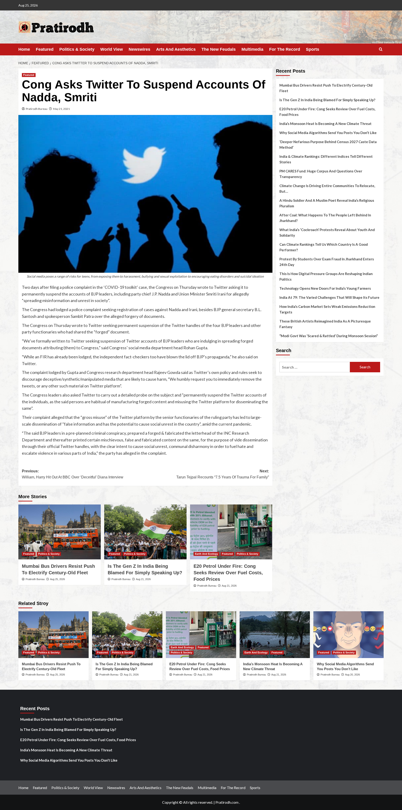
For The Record (284, 49)
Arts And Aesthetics (176, 49)
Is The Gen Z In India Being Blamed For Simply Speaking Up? (327, 100)
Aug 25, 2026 (57, 579)
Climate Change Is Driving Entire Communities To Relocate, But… (327, 188)
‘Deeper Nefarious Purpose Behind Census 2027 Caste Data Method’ (328, 144)
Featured (45, 49)
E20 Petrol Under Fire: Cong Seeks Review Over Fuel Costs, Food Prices (228, 573)
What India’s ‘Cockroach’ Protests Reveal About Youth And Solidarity (327, 232)
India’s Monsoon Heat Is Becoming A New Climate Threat (325, 123)
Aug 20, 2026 (352, 674)
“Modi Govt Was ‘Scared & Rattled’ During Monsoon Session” (328, 336)
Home (24, 49)
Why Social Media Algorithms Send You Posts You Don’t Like (328, 133)
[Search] (381, 49)
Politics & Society (76, 49)
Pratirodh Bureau (36, 109)
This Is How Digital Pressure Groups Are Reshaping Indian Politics (326, 276)
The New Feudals (218, 49)
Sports (312, 49)
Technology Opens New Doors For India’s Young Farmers (325, 288)
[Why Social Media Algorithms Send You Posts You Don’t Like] (348, 634)
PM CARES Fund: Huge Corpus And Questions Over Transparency (320, 174)
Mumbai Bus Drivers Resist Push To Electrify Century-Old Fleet (325, 88)
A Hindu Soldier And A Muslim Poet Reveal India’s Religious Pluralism (326, 203)
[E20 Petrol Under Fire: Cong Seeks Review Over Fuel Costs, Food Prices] (231, 531)
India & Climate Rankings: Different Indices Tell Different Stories (326, 159)
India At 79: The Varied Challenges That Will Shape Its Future (329, 297)
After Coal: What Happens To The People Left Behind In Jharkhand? (325, 218)
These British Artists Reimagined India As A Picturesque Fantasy (325, 324)
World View (111, 49)
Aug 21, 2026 (143, 579)
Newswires (139, 49)
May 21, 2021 (61, 109)
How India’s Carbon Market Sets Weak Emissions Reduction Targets (327, 309)
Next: (222, 474)
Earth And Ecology (206, 553)
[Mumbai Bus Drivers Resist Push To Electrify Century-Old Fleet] (59, 531)
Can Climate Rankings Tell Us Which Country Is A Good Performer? (323, 247)
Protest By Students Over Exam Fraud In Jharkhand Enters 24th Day (326, 262)
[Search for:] (314, 367)
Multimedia (252, 49)
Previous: (72, 474)
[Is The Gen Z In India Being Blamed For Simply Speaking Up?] (145, 531)
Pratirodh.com (226, 802)
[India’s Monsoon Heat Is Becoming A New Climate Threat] (275, 634)
